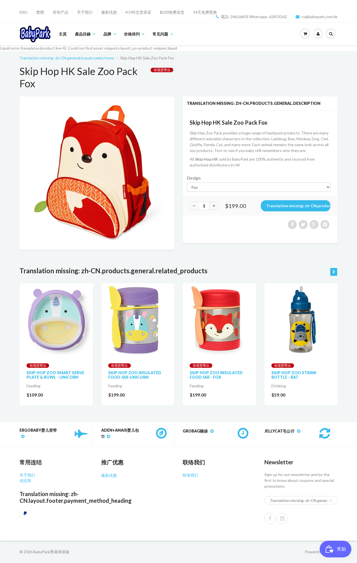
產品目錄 (83, 34)
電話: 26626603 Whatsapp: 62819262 (254, 17)
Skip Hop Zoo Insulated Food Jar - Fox (216, 375)
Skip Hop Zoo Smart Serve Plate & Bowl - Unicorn (55, 375)
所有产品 (60, 12)
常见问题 (160, 34)
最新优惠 (109, 12)
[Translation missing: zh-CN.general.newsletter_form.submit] (330, 500)
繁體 (40, 12)
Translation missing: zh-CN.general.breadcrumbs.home (67, 57)
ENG (24, 12)
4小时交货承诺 (138, 12)
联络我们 (190, 475)
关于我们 (85, 12)
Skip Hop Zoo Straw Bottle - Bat (293, 375)
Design (194, 177)
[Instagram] (282, 518)
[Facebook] (270, 518)
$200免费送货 (172, 12)
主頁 (63, 34)
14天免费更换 (205, 12)
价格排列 (132, 34)
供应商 (25, 480)
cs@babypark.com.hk (319, 17)
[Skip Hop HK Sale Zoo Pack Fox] (96, 172)
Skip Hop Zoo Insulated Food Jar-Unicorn (134, 375)
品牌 (107, 34)
